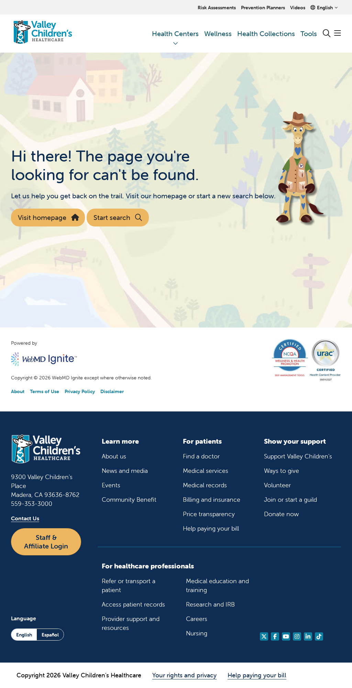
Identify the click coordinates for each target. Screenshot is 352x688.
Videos (297, 7)
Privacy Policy (80, 391)
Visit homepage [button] (42, 217)
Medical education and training (217, 585)
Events (111, 485)
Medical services (205, 471)
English (24, 635)
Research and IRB (210, 604)
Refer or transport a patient (128, 585)
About (17, 391)
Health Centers (175, 33)
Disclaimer (112, 391)
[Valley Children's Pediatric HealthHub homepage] (43, 33)
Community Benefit (129, 499)
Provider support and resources (131, 623)
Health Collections (266, 33)
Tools (308, 33)
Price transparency (209, 514)
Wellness (218, 33)
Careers (196, 619)
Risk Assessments (217, 7)
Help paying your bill (211, 528)
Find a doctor (201, 456)
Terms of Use (44, 391)
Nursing (196, 633)
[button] (337, 33)
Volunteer (277, 485)
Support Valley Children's (298, 456)
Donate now (281, 514)
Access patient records (133, 604)
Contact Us (25, 518)
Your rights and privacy (184, 675)
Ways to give (281, 471)
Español (50, 635)
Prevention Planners (263, 7)
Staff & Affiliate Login (46, 541)
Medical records (205, 485)
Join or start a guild (290, 499)
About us (114, 456)
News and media (125, 471)
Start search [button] (112, 217)
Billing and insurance (211, 499)
